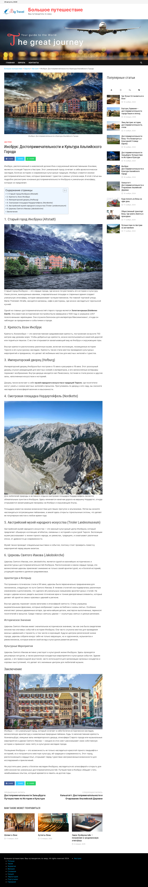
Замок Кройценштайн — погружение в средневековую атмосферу (85, 838)
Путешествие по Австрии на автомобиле (131, 226)
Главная (10, 63)
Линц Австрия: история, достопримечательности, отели (131, 124)
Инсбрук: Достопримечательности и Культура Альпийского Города (132, 170)
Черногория (13, 877)
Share (10, 159)
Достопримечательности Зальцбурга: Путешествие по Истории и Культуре (132, 155)
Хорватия (12, 866)
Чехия (10, 864)
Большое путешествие (55, 10)
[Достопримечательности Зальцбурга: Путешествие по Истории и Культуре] (113, 153)
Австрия (8, 142)
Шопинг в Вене (10, 835)
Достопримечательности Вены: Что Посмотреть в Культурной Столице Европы (131, 140)
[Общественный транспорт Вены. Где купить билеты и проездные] (113, 212)
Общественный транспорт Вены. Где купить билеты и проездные (132, 213)
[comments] (130, 90)
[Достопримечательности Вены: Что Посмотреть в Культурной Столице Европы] (113, 136)
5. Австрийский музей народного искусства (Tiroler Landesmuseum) (36, 206)
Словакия (12, 871)
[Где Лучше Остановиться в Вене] (113, 96)
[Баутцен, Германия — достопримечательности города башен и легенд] (113, 109)
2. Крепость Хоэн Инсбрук (18, 197)
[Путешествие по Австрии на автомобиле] (113, 225)
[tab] (111, 90)
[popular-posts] (111, 90)
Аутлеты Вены (44, 835)
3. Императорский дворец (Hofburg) (22, 200)
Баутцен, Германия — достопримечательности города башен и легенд (131, 111)
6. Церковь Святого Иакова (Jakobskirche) (25, 208)
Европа (21, 63)
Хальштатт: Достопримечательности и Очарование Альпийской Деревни (132, 186)
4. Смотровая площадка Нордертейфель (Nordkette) (30, 203)
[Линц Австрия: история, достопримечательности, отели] (113, 123)
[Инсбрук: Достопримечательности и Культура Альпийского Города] (113, 166)
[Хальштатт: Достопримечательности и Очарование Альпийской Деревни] (113, 183)
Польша (11, 861)
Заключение (12, 212)
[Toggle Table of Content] (63, 190)
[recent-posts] (120, 90)
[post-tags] (139, 90)
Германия (12, 882)
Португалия (13, 879)
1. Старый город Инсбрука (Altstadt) (22, 194)
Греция (11, 874)
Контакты (34, 63)
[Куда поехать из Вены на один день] (113, 199)
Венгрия (11, 869)
